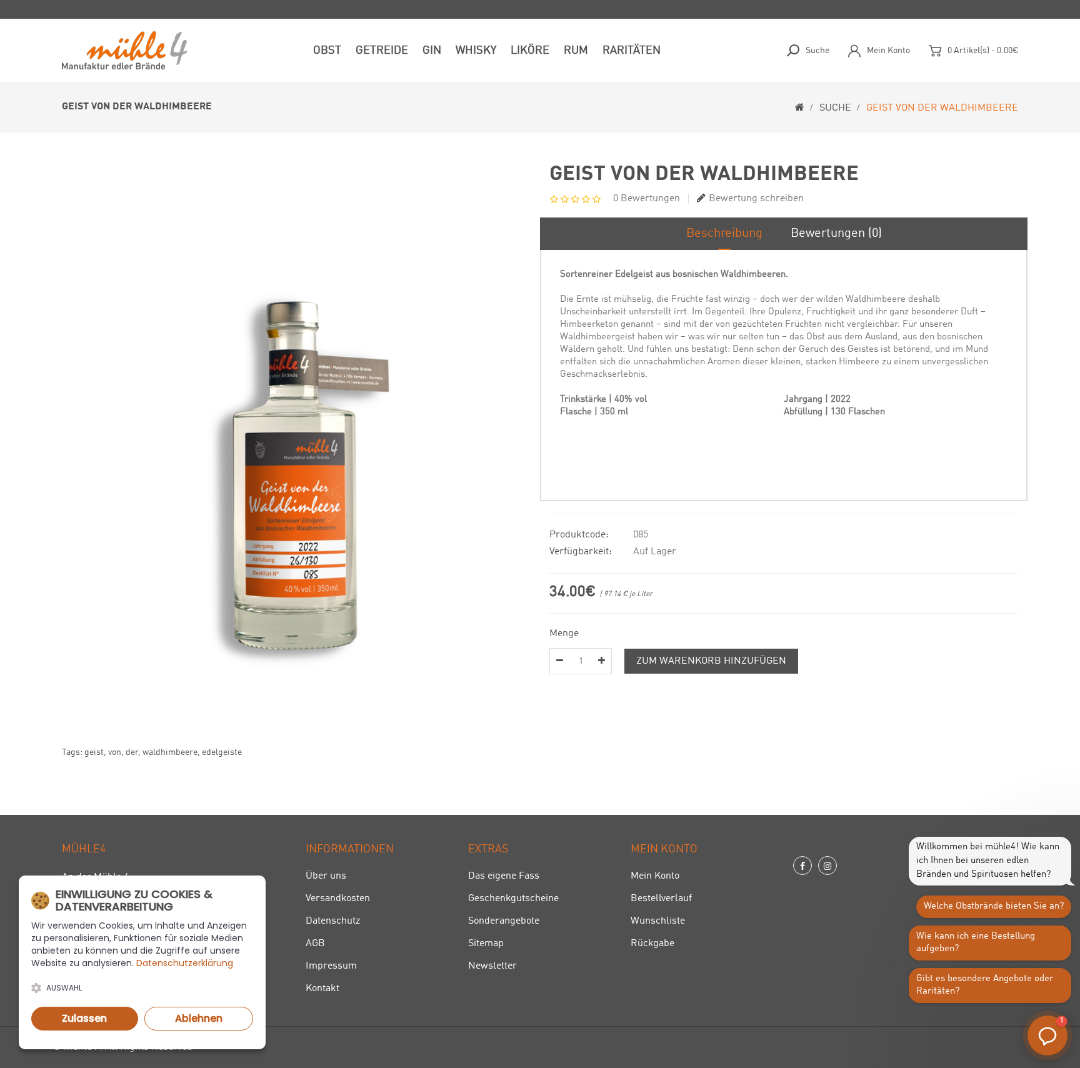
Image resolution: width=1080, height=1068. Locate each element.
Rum (576, 50)
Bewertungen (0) (836, 233)
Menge (564, 634)
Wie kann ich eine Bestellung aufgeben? (975, 943)
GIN (431, 50)
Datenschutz (333, 921)
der (132, 752)
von (114, 752)
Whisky (476, 50)
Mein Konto (655, 876)
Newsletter (492, 966)
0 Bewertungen (646, 199)
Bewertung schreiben (756, 199)
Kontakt (322, 989)
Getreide (382, 50)
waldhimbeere (170, 752)
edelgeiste (222, 752)
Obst (327, 50)
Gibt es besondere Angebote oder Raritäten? (984, 985)
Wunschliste (658, 921)
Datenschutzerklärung (184, 963)
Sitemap (486, 944)
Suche (835, 108)
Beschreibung (724, 233)
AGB (315, 944)
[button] (1048, 1036)
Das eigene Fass (503, 876)
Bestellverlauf (661, 899)
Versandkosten (338, 899)
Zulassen (84, 1018)
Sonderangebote (503, 921)
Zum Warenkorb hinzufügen (711, 661)
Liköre (530, 50)
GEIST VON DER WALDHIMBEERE (942, 108)
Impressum (331, 966)
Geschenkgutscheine (513, 899)
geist (94, 752)
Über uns (326, 876)
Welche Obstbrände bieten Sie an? (994, 906)
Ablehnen (198, 1018)
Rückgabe (652, 944)
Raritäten (631, 50)
